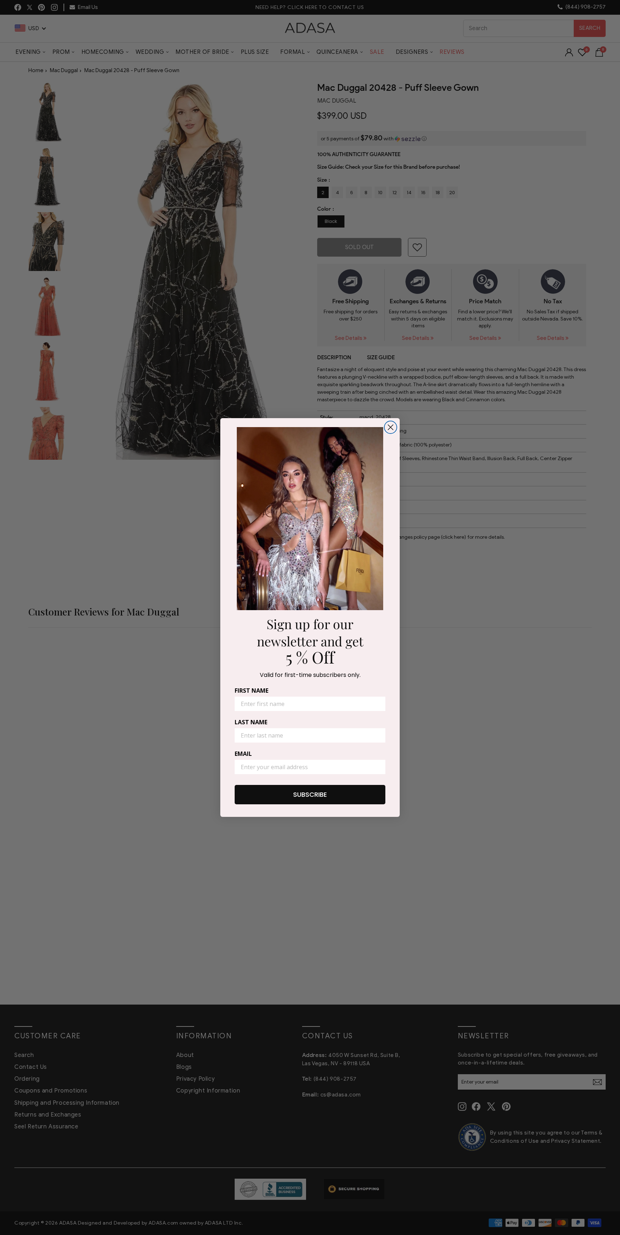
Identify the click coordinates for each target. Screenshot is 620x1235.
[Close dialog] (390, 427)
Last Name (251, 722)
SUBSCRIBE (310, 794)
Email (243, 754)
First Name (251, 690)
